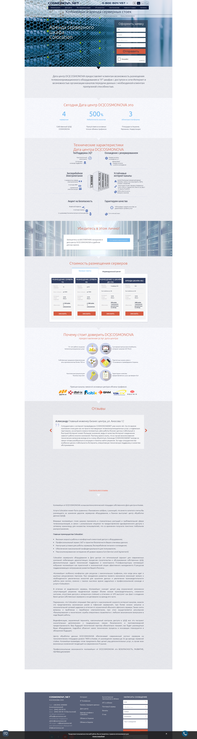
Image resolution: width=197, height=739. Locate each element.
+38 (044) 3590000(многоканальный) (58, 706)
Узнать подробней (98, 736)
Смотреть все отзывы (98, 490)
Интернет (83, 697)
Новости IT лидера (130, 8)
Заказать (63, 313)
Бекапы (105, 710)
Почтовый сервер (109, 706)
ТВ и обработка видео (84, 8)
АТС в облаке (107, 702)
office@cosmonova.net (57, 716)
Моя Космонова (114, 8)
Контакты (143, 8)
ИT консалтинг (100, 8)
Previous (51, 430)
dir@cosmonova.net (56, 728)
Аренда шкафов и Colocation (86, 713)
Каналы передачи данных (89, 704)
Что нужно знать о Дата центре (71, 16)
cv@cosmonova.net (65, 723)
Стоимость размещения (110, 16)
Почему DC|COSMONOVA (128, 16)
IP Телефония (85, 701)
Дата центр (68, 8)
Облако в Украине (87, 718)
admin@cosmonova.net (57, 721)
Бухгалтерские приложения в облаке (110, 698)
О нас (104, 714)
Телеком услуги (55, 8)
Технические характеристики (91, 16)
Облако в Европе (86, 722)
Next (146, 430)
